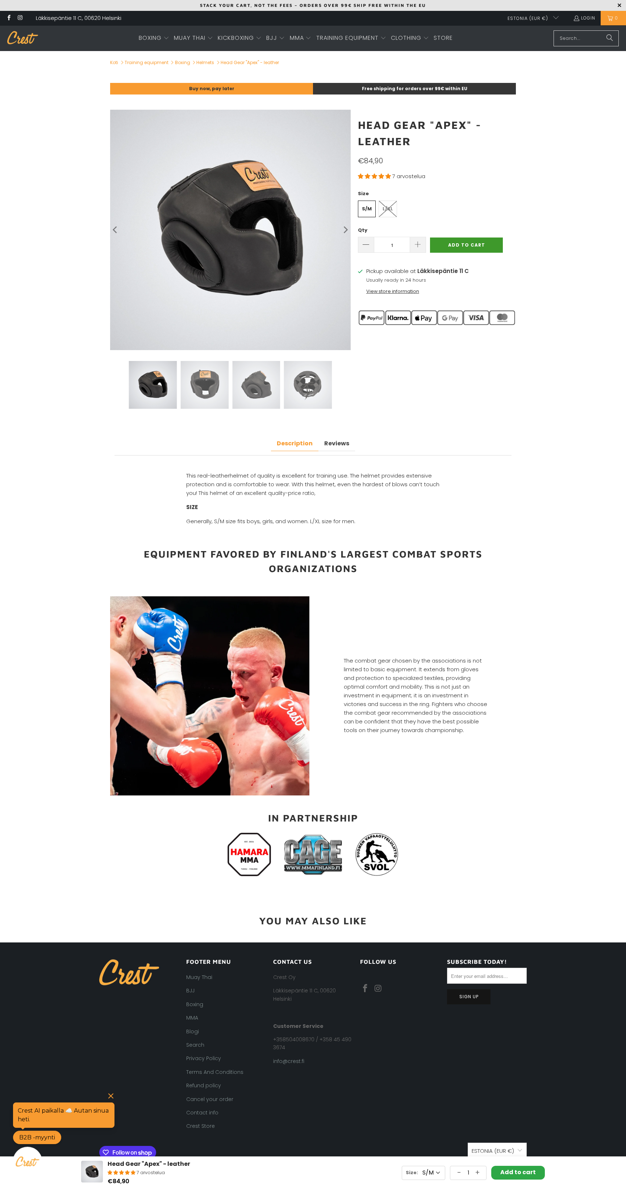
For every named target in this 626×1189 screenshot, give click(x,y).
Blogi (192, 1031)
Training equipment (146, 62)
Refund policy (203, 1085)
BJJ (190, 990)
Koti (114, 62)
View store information (392, 291)
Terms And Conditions (214, 1072)
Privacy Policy (203, 1058)
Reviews (336, 443)
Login (588, 18)
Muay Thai (199, 977)
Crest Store (200, 1126)
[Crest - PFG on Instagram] (20, 18)
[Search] (610, 38)
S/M (367, 208)
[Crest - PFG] (22, 38)
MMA (192, 1017)
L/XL (388, 208)
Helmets (205, 62)
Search (195, 1045)
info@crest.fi (288, 1061)
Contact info (202, 1112)
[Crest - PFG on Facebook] (8, 18)
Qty (362, 230)
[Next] (345, 230)
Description (295, 443)
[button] (154, 38)
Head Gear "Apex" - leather (250, 62)
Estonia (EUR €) (529, 18)
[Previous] (115, 230)
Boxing (182, 62)
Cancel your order (209, 1099)
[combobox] (586, 38)
